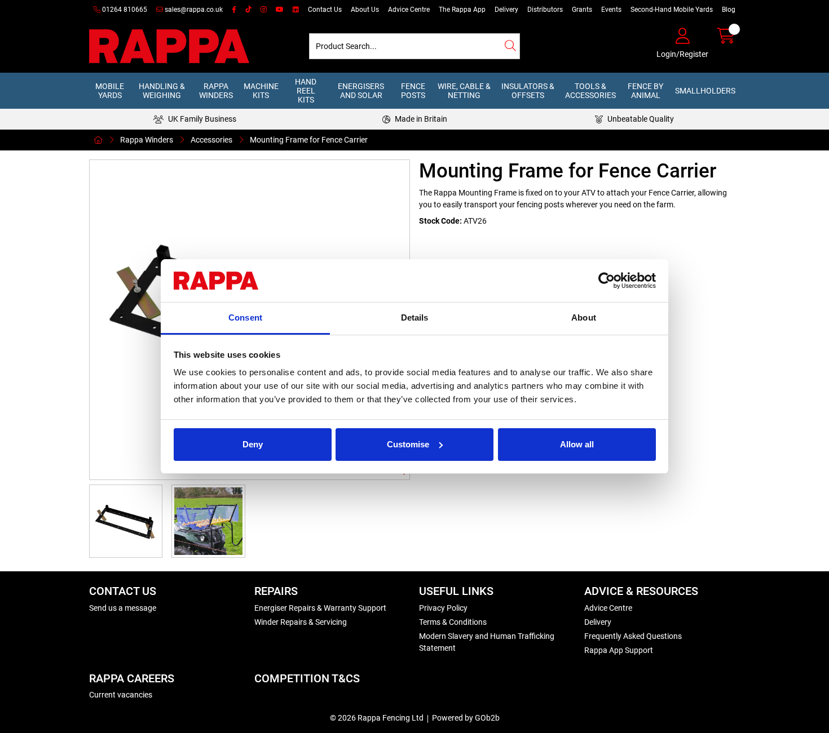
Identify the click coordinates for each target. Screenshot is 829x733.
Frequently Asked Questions (633, 636)
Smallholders (705, 90)
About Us (365, 10)
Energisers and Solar (361, 91)
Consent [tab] (245, 317)
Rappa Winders (216, 91)
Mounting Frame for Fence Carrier (309, 139)
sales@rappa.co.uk (193, 10)
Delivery (506, 10)
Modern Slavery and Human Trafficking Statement (486, 642)
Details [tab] (415, 317)
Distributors (545, 10)
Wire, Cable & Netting (464, 91)
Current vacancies (120, 694)
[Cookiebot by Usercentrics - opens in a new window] (606, 280)
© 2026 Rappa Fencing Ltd (377, 717)
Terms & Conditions (453, 622)
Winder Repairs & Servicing (300, 622)
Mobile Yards (109, 91)
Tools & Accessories (590, 91)
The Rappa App (462, 10)
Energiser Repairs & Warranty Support (320, 607)
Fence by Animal (645, 91)
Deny (252, 444)
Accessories (211, 139)
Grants (582, 10)
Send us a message (122, 607)
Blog (728, 10)
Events (611, 10)
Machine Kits (261, 91)
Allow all (577, 444)
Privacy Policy (443, 607)
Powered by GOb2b (466, 717)
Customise (408, 444)
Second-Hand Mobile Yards (671, 10)
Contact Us (325, 10)
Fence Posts (413, 91)
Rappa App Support (618, 650)
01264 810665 (123, 10)
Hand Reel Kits (305, 90)
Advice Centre (409, 10)
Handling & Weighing (162, 91)
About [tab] (583, 317)
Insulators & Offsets (527, 91)
